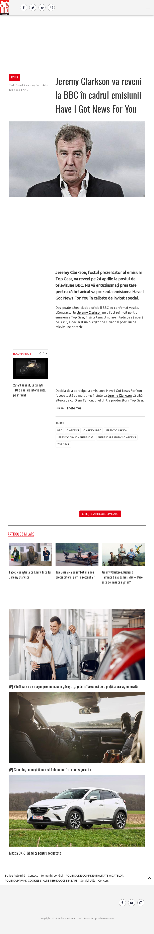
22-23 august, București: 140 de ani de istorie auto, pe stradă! (29, 390)
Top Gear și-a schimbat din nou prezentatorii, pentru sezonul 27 (75, 575)
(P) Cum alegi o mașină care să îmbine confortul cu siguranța (50, 769)
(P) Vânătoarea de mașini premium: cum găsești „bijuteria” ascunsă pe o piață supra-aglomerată (73, 686)
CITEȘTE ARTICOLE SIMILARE (100, 514)
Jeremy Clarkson (89, 312)
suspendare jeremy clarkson (117, 437)
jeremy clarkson (116, 430)
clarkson (73, 430)
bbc (59, 430)
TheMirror (73, 408)
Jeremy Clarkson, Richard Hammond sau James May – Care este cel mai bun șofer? (122, 577)
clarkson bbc (92, 430)
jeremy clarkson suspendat (75, 437)
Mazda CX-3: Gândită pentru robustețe (35, 853)
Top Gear (63, 444)
